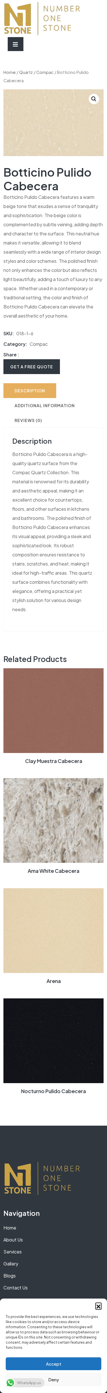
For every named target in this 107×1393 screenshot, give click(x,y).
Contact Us (15, 1288)
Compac (45, 72)
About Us (13, 1240)
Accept (53, 1363)
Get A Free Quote (31, 366)
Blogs (9, 1276)
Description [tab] (30, 390)
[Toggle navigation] (15, 44)
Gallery (10, 1264)
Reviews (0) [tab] (28, 420)
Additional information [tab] (45, 405)
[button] (98, 1306)
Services (12, 1252)
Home (9, 72)
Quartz (26, 72)
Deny (53, 1379)
